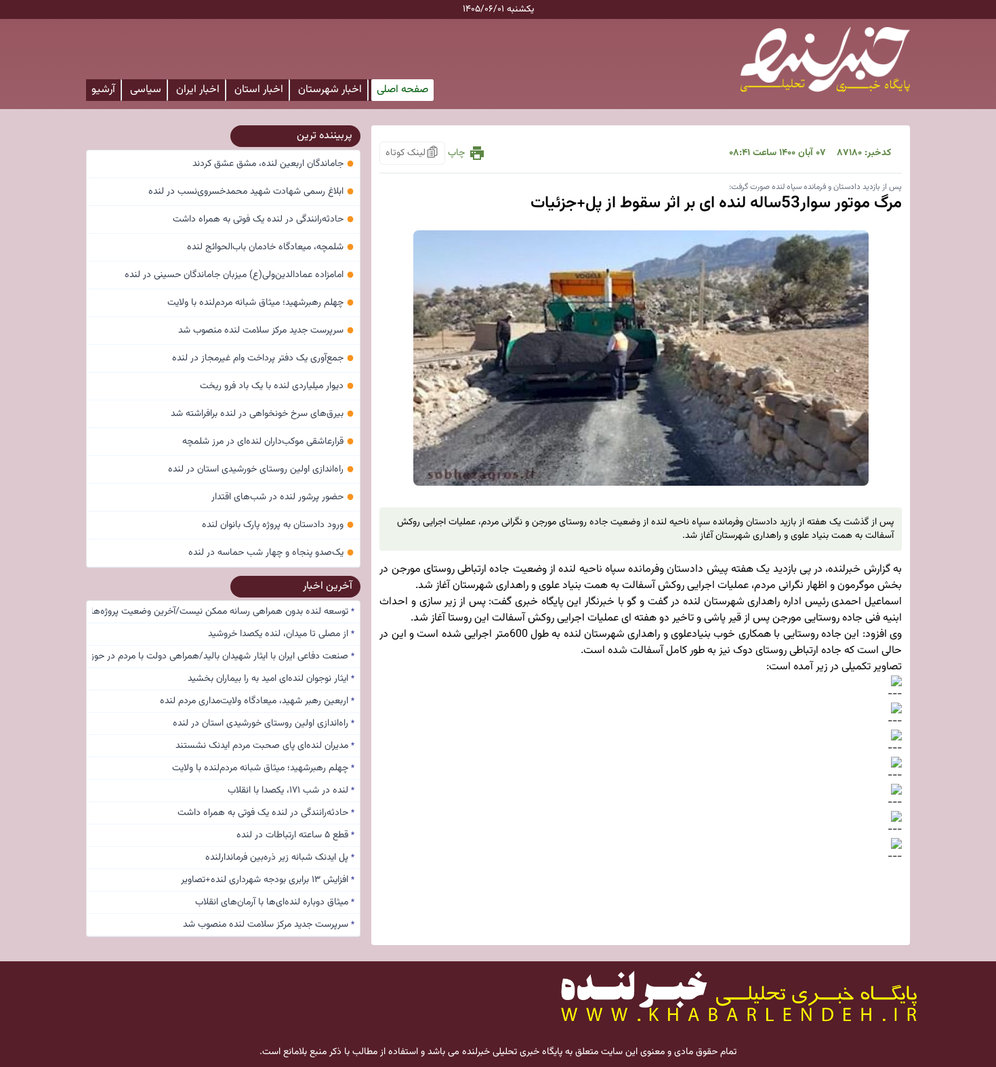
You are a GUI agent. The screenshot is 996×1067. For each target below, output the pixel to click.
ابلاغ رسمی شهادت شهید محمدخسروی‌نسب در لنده (251, 191)
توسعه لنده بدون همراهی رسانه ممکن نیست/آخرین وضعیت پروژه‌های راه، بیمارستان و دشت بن (223, 612)
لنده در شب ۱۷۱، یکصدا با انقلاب (291, 790)
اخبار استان (258, 89)
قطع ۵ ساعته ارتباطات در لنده (295, 835)
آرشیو (103, 89)
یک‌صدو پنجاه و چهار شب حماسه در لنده (271, 552)
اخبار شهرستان (330, 89)
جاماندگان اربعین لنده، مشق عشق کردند (273, 163)
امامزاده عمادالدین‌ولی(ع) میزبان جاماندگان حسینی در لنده (239, 275)
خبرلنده (844, 569)
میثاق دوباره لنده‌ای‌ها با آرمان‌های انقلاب (274, 902)
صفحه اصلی (402, 89)
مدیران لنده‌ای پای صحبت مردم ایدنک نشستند (264, 746)
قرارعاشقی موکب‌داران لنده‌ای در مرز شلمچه (268, 441)
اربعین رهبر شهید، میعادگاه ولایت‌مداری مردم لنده (257, 701)
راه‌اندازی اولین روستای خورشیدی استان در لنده (261, 469)
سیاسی (145, 89)
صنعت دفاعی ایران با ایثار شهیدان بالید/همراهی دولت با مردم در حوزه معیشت (223, 656)
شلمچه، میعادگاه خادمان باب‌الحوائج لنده (270, 247)
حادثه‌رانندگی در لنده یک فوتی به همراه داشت (263, 219)
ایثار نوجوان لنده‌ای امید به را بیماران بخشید (271, 679)
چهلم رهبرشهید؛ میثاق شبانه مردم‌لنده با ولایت (260, 302)
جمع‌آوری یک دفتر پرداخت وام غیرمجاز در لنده (263, 358)
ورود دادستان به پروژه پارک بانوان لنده (278, 525)
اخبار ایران (198, 89)
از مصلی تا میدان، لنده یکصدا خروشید (281, 634)
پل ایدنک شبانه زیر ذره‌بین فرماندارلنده (279, 857)
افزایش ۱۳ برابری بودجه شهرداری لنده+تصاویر (267, 880)
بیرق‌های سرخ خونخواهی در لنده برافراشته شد (262, 413)
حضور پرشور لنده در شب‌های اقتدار (282, 497)
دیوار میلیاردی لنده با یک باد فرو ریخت (277, 386)
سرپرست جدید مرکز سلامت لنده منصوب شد (266, 330)
